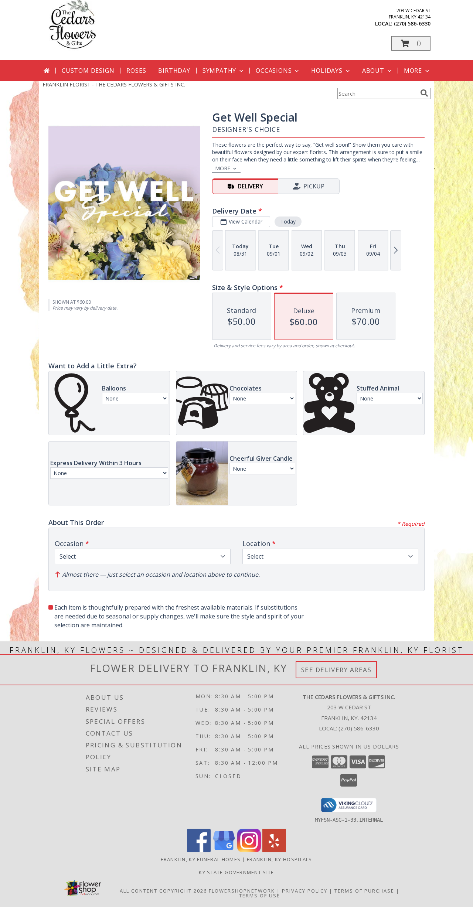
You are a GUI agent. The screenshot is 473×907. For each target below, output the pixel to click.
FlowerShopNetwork (242, 890)
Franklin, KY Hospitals (279, 859)
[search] (424, 93)
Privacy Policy (304, 890)
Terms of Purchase (364, 890)
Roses (136, 71)
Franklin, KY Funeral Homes (201, 859)
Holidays (326, 71)
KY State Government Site (236, 872)
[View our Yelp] (274, 850)
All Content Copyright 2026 (163, 890)
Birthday (174, 71)
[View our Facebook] (199, 850)
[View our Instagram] (249, 850)
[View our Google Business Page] (224, 850)
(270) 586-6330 (412, 23)
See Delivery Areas (336, 669)
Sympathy (219, 71)
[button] (411, 43)
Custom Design (88, 71)
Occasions (274, 71)
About (373, 71)
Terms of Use (259, 895)
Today (288, 221)
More (413, 71)
